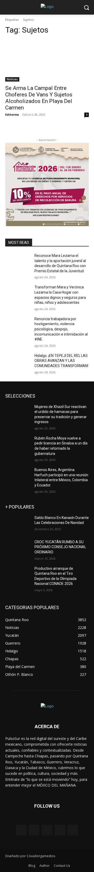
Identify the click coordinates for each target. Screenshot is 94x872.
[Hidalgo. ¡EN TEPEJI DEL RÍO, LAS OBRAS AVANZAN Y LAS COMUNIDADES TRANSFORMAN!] (17, 362)
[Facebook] (34, 830)
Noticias (12, 79)
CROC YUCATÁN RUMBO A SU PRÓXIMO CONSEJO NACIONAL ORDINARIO (60, 547)
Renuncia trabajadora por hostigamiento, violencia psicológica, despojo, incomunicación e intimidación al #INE (61, 329)
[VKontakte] (73, 830)
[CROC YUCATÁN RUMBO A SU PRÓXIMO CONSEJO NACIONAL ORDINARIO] (17, 548)
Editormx (12, 114)
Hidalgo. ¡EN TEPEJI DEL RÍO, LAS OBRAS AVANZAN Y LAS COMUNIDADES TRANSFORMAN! (61, 361)
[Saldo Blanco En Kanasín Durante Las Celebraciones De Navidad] (17, 524)
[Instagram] (60, 830)
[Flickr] (47, 830)
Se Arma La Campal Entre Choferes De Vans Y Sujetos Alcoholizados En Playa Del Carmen (38, 98)
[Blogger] (21, 830)
